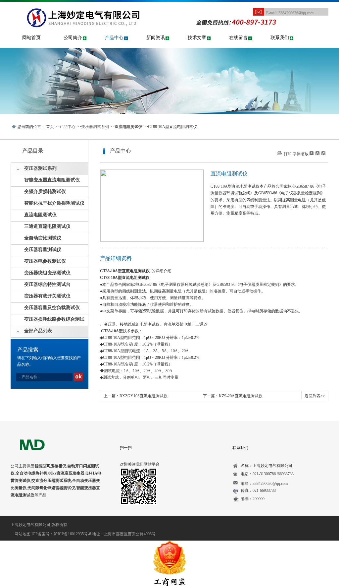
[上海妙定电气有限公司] (98, 7)
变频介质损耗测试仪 (45, 191)
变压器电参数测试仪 (45, 261)
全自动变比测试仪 (42, 237)
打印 (288, 154)
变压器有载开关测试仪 (47, 295)
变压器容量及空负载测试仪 (52, 307)
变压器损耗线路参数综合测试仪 (47, 321)
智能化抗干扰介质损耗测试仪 (54, 203)
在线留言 (238, 37)
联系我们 (279, 37)
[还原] (317, 153)
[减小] (312, 153)
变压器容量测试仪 (42, 249)
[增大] (323, 153)
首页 (50, 126)
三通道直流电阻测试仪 (47, 226)
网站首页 (31, 37)
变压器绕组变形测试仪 (47, 272)
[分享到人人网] (56, 511)
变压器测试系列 (95, 126)
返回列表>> (315, 396)
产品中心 (114, 37)
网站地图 (22, 534)
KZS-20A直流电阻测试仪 (241, 396)
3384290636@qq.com (296, 13)
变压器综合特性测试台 (47, 284)
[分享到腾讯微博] (45, 511)
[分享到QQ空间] (25, 511)
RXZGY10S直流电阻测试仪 (144, 396)
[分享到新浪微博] (35, 511)
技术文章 (197, 37)
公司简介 (73, 37)
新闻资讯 (155, 37)
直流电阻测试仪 (40, 214)
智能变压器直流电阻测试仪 (52, 179)
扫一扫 (126, 447)
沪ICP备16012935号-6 (72, 534)
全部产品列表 (38, 330)
